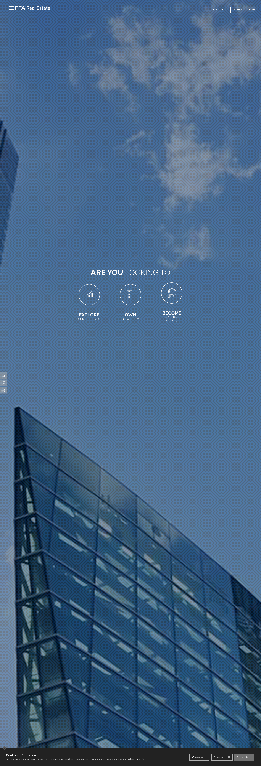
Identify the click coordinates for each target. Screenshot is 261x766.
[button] (4, 754)
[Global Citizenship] (3, 390)
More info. (140, 759)
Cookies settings (220, 757)
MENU (252, 10)
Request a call (220, 10)
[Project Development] (3, 382)
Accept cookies (201, 757)
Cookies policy (243, 757)
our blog (238, 10)
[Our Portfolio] (3, 375)
